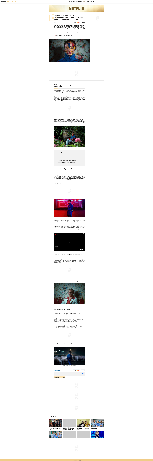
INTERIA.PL (85, 457)
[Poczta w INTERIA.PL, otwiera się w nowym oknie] (150, 2)
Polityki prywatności (73, 457)
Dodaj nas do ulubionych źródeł (64, 36)
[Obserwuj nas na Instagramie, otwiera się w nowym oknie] (83, 374)
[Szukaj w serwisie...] (148, 2)
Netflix (64, 377)
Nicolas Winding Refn (57, 377)
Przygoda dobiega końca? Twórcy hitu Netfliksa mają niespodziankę (66, 162)
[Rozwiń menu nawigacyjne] (151, 2)
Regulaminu (68, 457)
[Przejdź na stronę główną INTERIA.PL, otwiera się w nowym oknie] (3, 1)
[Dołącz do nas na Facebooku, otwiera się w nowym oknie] (82, 374)
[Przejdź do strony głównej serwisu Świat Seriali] (11, 1)
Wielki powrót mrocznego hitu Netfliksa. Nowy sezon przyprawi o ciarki (66, 160)
